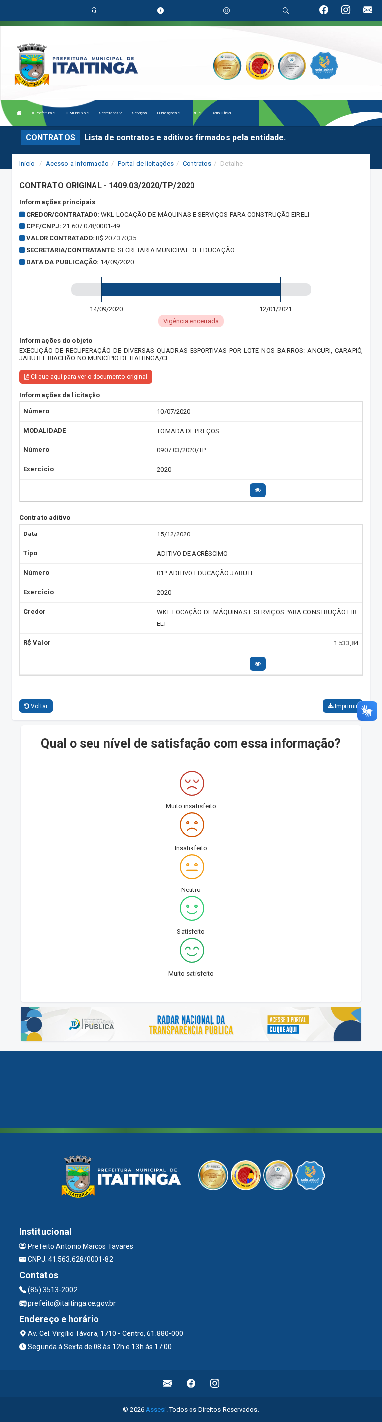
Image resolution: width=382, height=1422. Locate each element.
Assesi (156, 1409)
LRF (194, 113)
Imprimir (345, 706)
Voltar (38, 706)
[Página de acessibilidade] (226, 10)
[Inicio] (19, 113)
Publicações (167, 113)
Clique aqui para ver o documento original (88, 376)
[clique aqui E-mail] (167, 1383)
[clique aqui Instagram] (215, 1383)
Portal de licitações (146, 163)
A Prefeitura (42, 113)
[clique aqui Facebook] (191, 1383)
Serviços (139, 113)
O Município (76, 113)
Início (27, 163)
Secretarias (109, 113)
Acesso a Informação (77, 163)
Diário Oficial (221, 113)
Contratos (197, 163)
